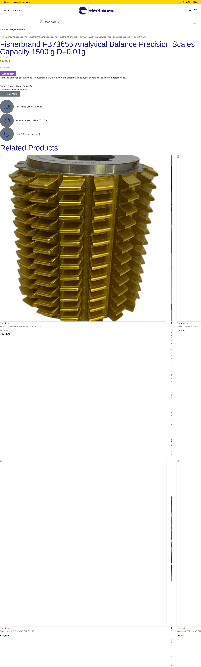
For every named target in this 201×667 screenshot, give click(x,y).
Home (3, 37)
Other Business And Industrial (52, 37)
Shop (10, 37)
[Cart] (195, 10)
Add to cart (8, 73)
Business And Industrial (25, 37)
